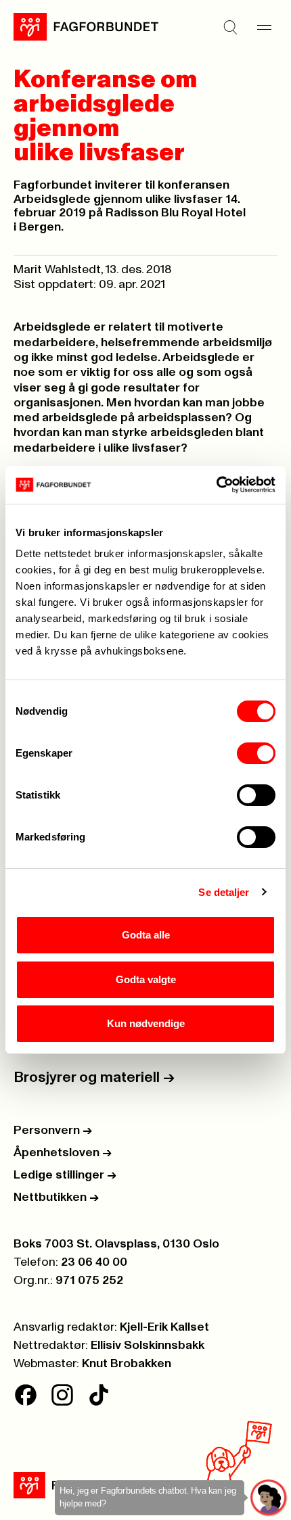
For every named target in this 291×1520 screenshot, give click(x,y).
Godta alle (146, 935)
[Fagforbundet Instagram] (62, 1395)
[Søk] (230, 27)
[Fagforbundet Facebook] (26, 1395)
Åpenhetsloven (63, 1153)
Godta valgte (146, 979)
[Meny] (263, 27)
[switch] (256, 753)
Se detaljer (223, 892)
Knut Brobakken (126, 1364)
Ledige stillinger (65, 1175)
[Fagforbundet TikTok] (99, 1395)
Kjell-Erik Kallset (164, 1327)
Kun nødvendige (146, 1023)
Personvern (53, 1130)
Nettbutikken (56, 1197)
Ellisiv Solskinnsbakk (147, 1345)
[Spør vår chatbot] (269, 1498)
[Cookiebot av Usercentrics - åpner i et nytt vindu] (216, 485)
